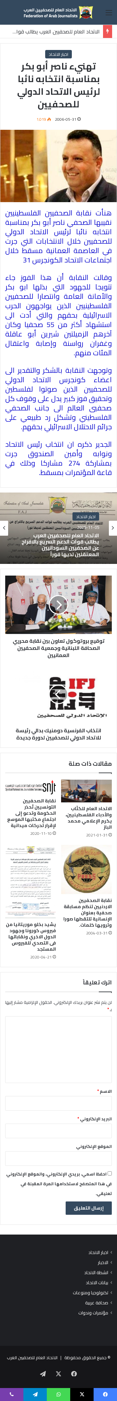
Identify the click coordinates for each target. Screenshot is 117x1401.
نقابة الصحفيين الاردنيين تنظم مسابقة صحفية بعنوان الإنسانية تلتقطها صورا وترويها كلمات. (87, 912)
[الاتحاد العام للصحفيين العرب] (58, 12)
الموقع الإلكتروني (94, 1146)
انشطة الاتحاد (96, 1272)
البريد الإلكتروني (94, 1119)
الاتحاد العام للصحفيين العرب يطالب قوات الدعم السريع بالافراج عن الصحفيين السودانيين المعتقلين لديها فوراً (60, 544)
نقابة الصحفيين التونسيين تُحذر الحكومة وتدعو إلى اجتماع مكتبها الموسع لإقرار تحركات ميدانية (31, 813)
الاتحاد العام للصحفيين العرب (32, 1357)
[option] (58, 528)
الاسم (104, 1091)
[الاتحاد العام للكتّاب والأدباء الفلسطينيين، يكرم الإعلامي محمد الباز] (86, 791)
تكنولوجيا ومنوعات (90, 1292)
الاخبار (103, 1262)
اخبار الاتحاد (58, 54)
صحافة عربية (96, 1302)
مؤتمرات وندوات (93, 1313)
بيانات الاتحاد (97, 1282)
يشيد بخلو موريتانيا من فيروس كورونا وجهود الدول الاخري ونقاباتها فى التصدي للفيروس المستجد (31, 936)
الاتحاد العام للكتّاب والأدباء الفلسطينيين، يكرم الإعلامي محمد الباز (89, 817)
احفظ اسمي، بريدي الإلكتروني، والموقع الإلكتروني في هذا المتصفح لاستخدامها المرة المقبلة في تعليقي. (59, 1183)
